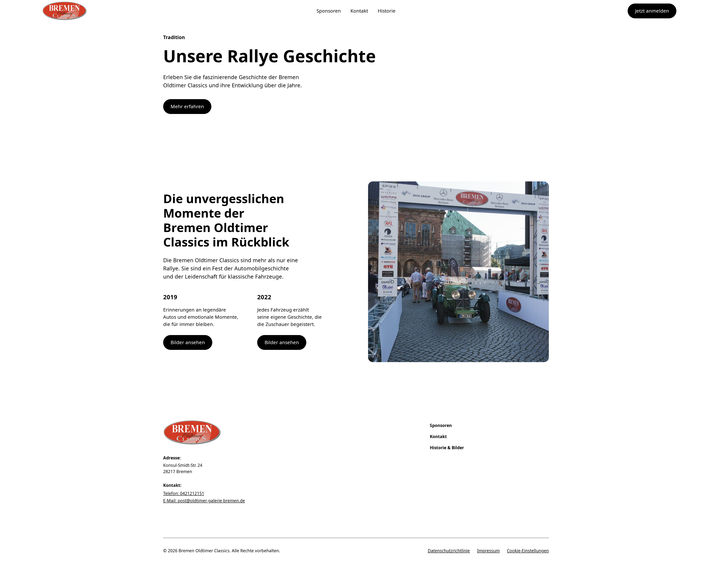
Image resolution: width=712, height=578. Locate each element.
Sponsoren (329, 10)
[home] (64, 11)
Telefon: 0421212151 (183, 493)
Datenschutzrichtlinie (449, 551)
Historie (386, 10)
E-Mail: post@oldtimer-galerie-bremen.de (204, 501)
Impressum (488, 551)
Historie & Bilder (447, 448)
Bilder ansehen (188, 342)
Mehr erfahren (187, 106)
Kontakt (359, 10)
